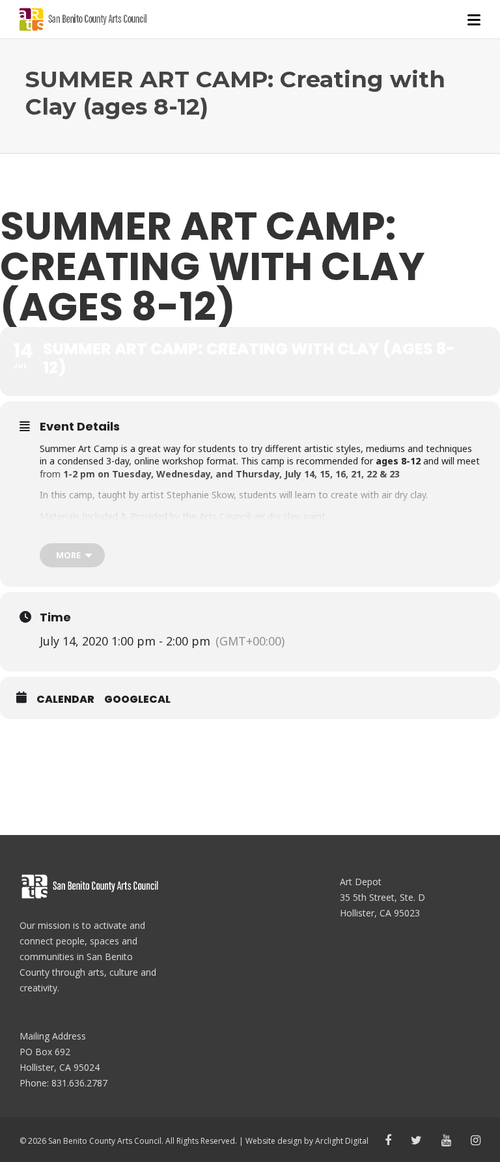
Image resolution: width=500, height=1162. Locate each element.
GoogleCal (137, 699)
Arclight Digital (341, 1140)
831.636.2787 (79, 1083)
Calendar (65, 699)
